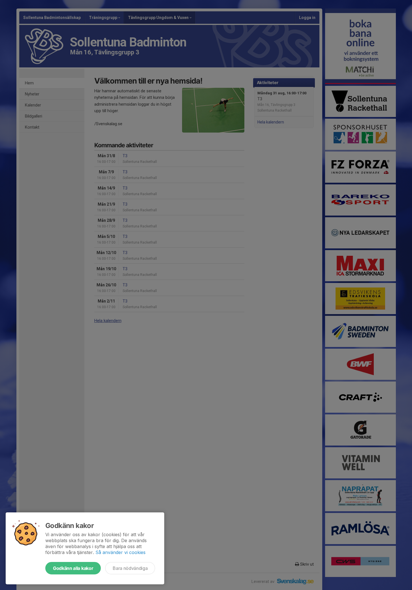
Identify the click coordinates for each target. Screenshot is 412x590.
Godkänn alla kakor (73, 568)
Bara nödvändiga (130, 568)
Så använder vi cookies (120, 552)
